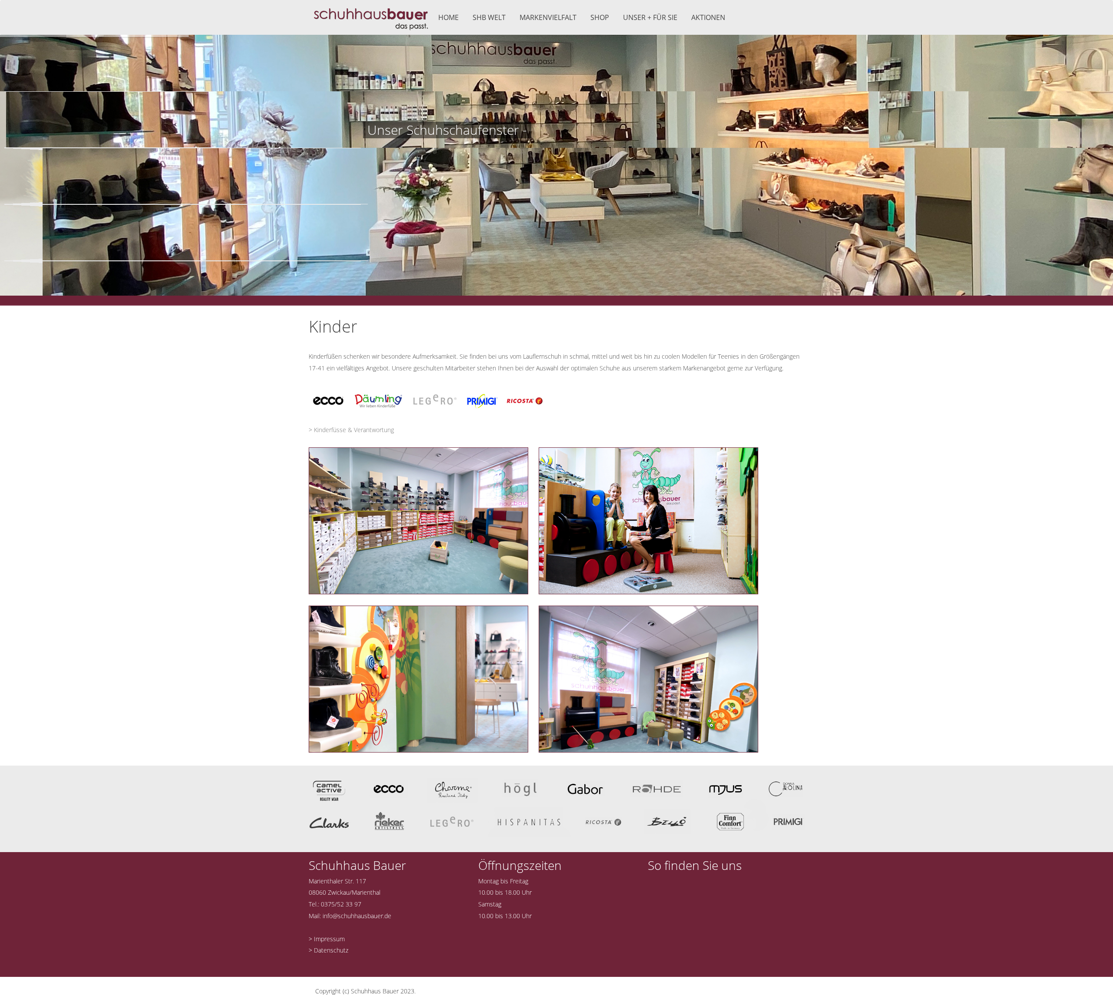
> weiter (380, 165)
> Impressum (327, 939)
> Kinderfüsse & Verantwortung (351, 430)
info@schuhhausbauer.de (357, 916)
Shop (599, 17)
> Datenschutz (328, 950)
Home (448, 17)
